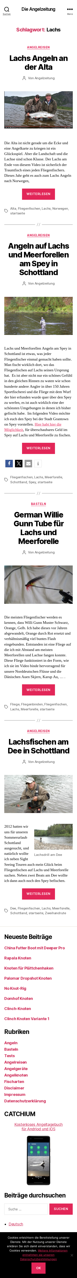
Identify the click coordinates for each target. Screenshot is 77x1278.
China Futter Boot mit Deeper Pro (34, 948)
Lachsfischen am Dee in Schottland (39, 746)
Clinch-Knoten (17, 1008)
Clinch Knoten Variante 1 (26, 1018)
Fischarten (14, 1081)
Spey (32, 482)
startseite (17, 213)
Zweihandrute (55, 913)
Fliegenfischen (29, 208)
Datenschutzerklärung (25, 1101)
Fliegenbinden (32, 704)
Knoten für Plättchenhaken (28, 968)
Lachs (46, 208)
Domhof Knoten (18, 998)
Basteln (38, 504)
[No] (72, 1255)
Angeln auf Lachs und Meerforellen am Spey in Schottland (38, 259)
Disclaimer (14, 1088)
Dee (13, 908)
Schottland (18, 482)
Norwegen (60, 208)
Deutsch (16, 1224)
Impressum (14, 1094)
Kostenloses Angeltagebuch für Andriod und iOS (38, 1126)
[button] (9, 463)
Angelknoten (16, 1075)
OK (38, 1268)
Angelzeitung (45, 78)
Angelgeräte (16, 1068)
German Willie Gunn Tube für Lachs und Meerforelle (38, 528)
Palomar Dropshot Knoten (28, 978)
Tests (9, 1055)
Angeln (10, 1043)
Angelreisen (38, 47)
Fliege (14, 704)
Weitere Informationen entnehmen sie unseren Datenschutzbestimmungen (44, 1255)
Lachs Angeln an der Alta (38, 62)
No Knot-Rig (15, 988)
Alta (13, 208)
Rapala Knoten (17, 958)
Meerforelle (53, 477)
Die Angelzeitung (38, 9)
